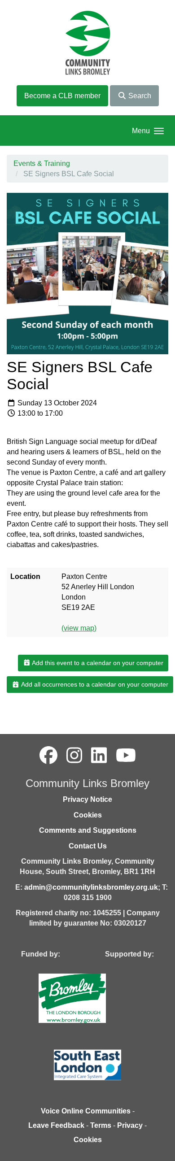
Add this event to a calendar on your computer (97, 662)
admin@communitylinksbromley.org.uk (91, 887)
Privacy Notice (87, 799)
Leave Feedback (56, 1125)
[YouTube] (126, 755)
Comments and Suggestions (87, 830)
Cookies (88, 815)
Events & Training (41, 163)
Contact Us (88, 846)
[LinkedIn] (99, 755)
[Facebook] (48, 755)
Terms (100, 1125)
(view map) (78, 628)
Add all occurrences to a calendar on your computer (94, 684)
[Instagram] (74, 755)
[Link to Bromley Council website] (86, 997)
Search (139, 96)
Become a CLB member (62, 96)
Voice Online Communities (86, 1111)
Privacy (130, 1125)
